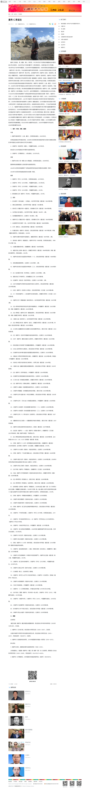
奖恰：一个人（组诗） (64, 66)
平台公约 (40, 781)
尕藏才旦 (63, 26)
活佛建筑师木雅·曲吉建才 (67, 36)
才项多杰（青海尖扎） (64, 236)
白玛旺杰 (63, 42)
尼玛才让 (28, 691)
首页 (9, 14)
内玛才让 (28, 768)
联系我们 (30, 781)
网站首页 (10, 781)
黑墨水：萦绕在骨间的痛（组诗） (66, 80)
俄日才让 (28, 704)
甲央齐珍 (28, 742)
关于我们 (15, 781)
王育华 (27, 755)
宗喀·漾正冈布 (62, 222)
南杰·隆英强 (28, 730)
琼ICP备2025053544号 (37, 783)
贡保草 (62, 34)
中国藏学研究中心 (21, 24)
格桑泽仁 (63, 47)
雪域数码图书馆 (17, 786)
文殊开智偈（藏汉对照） (64, 113)
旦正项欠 (63, 44)
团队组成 (20, 781)
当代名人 (15, 14)
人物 (12, 14)
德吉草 (62, 31)
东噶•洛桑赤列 (64, 39)
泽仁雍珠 (63, 29)
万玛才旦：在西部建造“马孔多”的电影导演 (68, 161)
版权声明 (35, 781)
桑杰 (26, 717)
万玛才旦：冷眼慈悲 (63, 189)
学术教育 (20, 14)
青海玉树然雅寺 (62, 128)
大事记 (25, 781)
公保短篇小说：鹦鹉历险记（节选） (67, 94)
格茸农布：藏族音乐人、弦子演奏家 (67, 175)
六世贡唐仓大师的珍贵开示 (65, 142)
